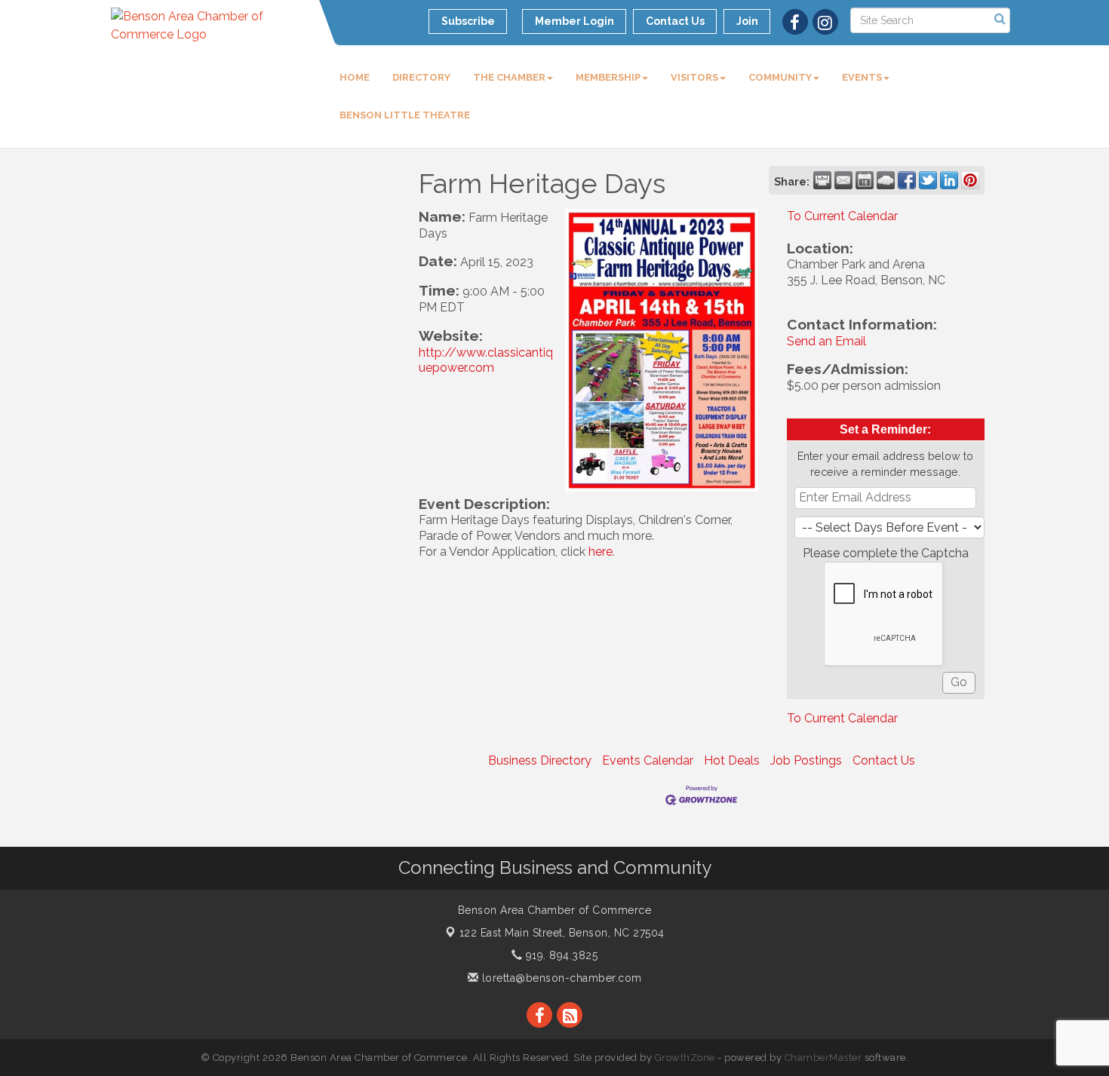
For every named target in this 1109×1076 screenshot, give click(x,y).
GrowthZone (685, 1057)
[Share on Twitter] (928, 180)
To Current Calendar (842, 216)
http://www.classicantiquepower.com (486, 360)
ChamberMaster (823, 1057)
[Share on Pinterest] (970, 180)
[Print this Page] (822, 180)
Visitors (694, 77)
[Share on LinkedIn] (949, 180)
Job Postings (806, 760)
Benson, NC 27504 (562, 933)
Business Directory (539, 760)
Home (354, 77)
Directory (421, 77)
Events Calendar (647, 760)
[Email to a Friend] (843, 180)
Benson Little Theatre (404, 115)
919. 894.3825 (560, 955)
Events (862, 77)
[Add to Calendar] (865, 180)
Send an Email (826, 341)
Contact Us (883, 760)
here (600, 551)
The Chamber (509, 77)
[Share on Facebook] (907, 180)
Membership (608, 77)
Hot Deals (732, 760)
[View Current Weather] (886, 180)
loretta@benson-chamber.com (560, 978)
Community (780, 77)
